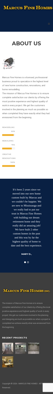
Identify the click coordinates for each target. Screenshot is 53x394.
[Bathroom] (34, 348)
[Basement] (21, 348)
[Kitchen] (8, 361)
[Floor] (8, 348)
